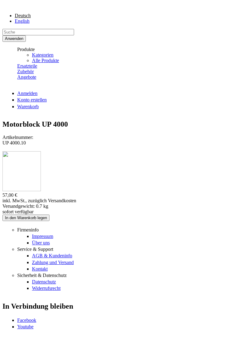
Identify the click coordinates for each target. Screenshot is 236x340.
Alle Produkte (45, 60)
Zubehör (25, 71)
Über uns (41, 242)
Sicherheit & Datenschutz (42, 275)
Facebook (26, 320)
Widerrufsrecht (46, 288)
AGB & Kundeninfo (52, 255)
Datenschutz (44, 281)
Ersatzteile (27, 66)
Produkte (26, 49)
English (22, 21)
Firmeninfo (28, 229)
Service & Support (35, 249)
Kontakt (40, 268)
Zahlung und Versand (53, 262)
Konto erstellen (32, 99)
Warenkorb (28, 106)
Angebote (26, 77)
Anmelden (27, 93)
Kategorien (42, 54)
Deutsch (23, 15)
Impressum (42, 236)
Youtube (25, 326)
